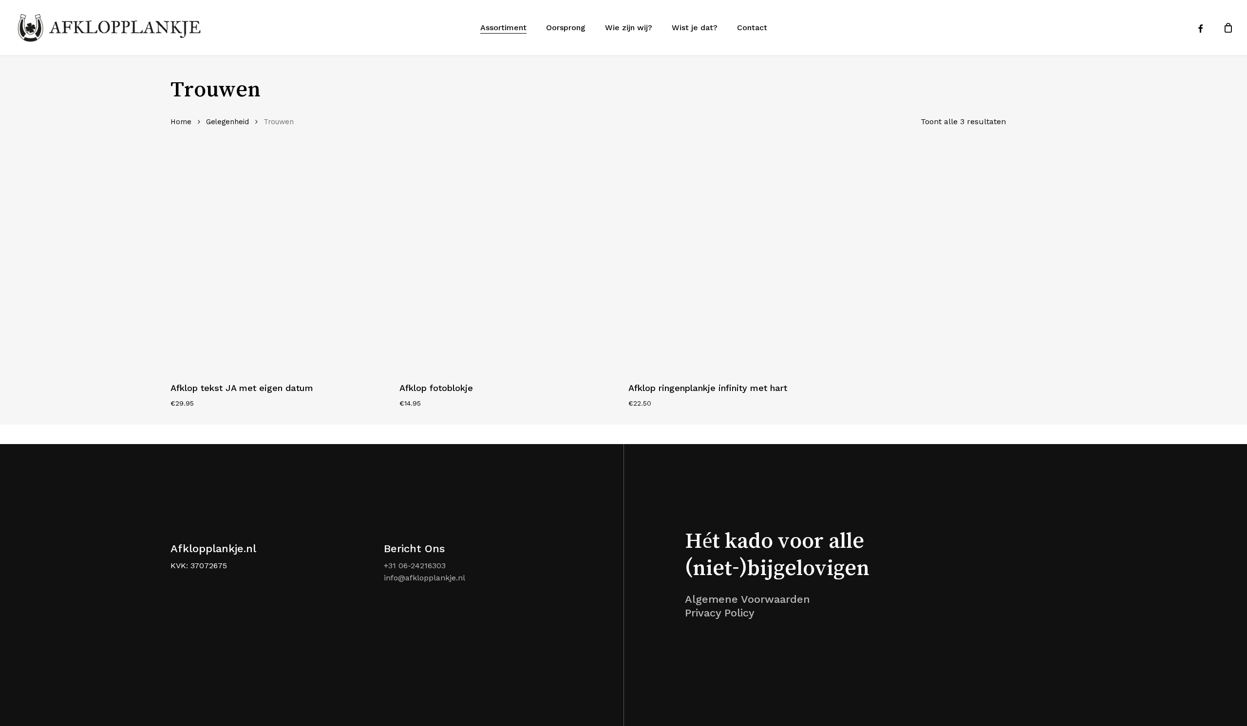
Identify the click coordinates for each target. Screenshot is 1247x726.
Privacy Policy (720, 613)
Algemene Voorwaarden (747, 599)
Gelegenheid (227, 121)
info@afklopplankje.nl (424, 577)
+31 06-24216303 (415, 565)
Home (180, 121)
